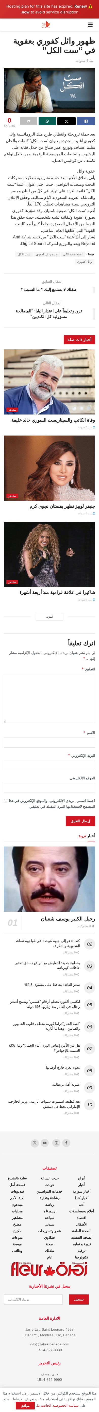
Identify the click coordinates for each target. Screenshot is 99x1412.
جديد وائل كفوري (46, 254)
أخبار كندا (82, 1198)
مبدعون (17, 1204)
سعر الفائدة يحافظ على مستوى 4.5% (52, 985)
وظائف (17, 1251)
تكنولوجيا (81, 1257)
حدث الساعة (49, 1178)
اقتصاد (81, 1218)
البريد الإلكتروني (81, 755)
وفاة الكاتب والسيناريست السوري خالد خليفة (53, 420)
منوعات (17, 1237)
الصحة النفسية (81, 1237)
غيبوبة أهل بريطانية (66, 1084)
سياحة (49, 1218)
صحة (49, 1244)
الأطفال (81, 1224)
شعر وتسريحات (49, 1231)
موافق (25, 1405)
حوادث (50, 1185)
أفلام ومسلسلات (81, 1211)
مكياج (17, 1231)
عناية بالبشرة (17, 1178)
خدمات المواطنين (49, 1191)
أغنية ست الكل (72, 254)
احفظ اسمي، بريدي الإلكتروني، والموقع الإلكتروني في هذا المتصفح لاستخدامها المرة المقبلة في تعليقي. (52, 803)
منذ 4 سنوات (85, 61)
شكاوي (49, 1237)
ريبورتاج (49, 1211)
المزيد (49, 616)
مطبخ (17, 1224)
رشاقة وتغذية (50, 1198)
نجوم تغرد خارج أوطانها (63, 1067)
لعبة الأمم (17, 1198)
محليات (17, 1211)
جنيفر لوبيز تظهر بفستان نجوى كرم (62, 506)
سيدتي (50, 1224)
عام (49, 1257)
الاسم (89, 732)
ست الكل (24, 254)
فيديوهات (17, 1191)
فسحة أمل (17, 1185)
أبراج (81, 1178)
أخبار (81, 1185)
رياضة (49, 1204)
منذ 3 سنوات (85, 427)
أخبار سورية (82, 1191)
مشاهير (12, 409)
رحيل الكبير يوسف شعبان (68, 918)
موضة (17, 1244)
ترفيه (82, 1251)
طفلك (49, 1251)
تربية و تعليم (82, 1244)
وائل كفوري (84, 261)
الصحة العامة (81, 1231)
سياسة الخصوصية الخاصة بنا (58, 1405)
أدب (82, 1204)
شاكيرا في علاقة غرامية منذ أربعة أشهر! (57, 592)
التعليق (88, 669)
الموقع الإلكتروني (82, 778)
